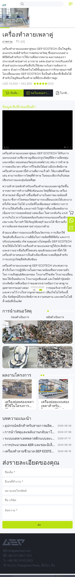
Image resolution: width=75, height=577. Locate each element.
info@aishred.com (19, 550)
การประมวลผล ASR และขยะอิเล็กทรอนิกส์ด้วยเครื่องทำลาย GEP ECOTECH (30, 445)
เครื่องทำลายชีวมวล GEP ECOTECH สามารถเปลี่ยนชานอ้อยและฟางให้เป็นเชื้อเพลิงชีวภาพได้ (30, 451)
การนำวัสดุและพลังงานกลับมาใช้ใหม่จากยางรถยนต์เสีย (30, 432)
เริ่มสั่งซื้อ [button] (15, 93)
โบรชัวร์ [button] (65, 93)
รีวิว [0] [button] (20, 41)
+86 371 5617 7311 (19, 555)
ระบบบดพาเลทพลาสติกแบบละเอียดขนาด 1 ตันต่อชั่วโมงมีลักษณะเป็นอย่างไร (30, 438)
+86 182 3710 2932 (20, 560)
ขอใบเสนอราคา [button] (40, 93)
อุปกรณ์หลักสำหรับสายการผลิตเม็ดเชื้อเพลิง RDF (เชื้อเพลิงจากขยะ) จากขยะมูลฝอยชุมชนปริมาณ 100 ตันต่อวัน (30, 426)
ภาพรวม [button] (7, 41)
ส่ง (39, 524)
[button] (71, 4)
